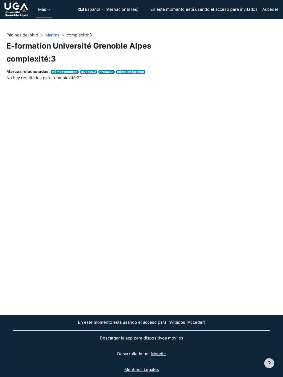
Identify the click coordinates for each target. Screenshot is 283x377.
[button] (110, 9)
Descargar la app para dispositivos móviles (141, 338)
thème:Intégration (130, 72)
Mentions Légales (141, 369)
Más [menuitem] (42, 9)
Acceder (270, 9)
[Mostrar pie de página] (269, 363)
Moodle (158, 353)
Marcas (52, 35)
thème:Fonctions (64, 72)
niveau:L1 (106, 72)
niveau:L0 (88, 72)
